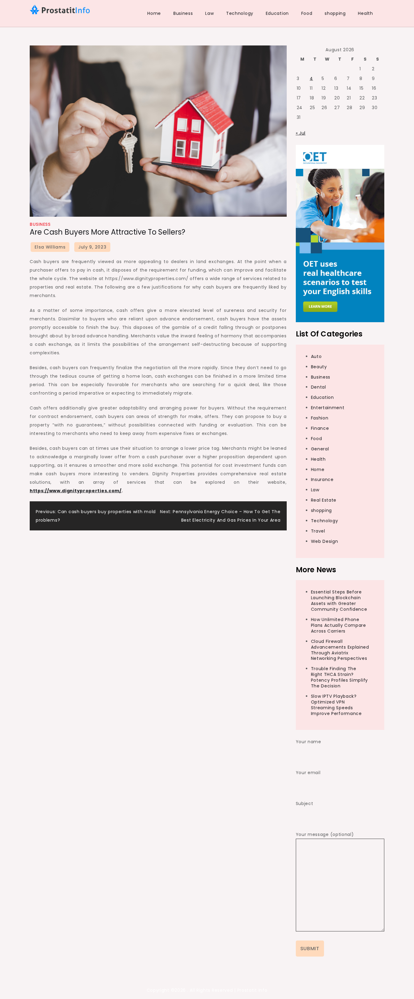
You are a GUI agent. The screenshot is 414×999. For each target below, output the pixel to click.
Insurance (322, 479)
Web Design (324, 541)
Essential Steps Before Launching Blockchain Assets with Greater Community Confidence (339, 601)
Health (365, 13)
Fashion (320, 418)
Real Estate (324, 500)
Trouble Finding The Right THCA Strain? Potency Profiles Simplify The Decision (339, 677)
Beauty (319, 367)
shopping (335, 13)
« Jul (301, 133)
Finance (320, 428)
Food (306, 13)
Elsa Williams (50, 247)
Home (154, 13)
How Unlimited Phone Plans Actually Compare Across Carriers (338, 625)
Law (209, 13)
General (320, 449)
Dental (318, 387)
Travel (318, 531)
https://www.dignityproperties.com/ (76, 491)
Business (183, 13)
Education (277, 13)
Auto (316, 356)
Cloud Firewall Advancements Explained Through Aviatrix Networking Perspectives (340, 650)
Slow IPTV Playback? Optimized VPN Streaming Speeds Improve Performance (336, 705)
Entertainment (328, 408)
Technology (239, 13)
